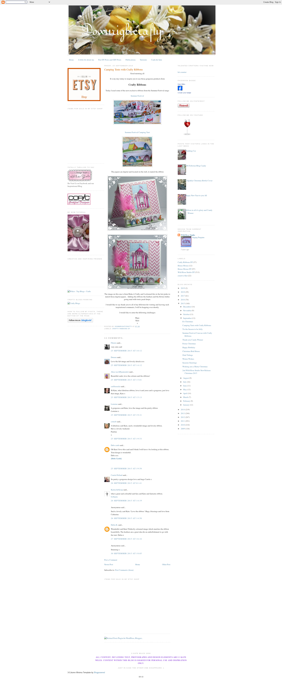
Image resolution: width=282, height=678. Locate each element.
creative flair (183, 275)
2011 (183, 421)
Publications (131, 59)
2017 (183, 295)
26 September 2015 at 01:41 (126, 483)
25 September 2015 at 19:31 (126, 415)
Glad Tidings (187, 355)
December (187, 306)
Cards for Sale (156, 59)
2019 (183, 288)
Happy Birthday (188, 347)
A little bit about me (86, 59)
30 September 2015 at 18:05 (126, 553)
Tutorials (143, 59)
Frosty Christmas (189, 343)
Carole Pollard (116, 475)
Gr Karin (114, 496)
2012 (183, 417)
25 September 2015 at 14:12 (126, 365)
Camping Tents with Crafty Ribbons (196, 325)
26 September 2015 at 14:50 (126, 518)
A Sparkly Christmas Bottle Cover (198, 180)
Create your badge (184, 93)
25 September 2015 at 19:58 (126, 468)
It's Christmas (187, 321)
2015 (183, 303)
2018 (183, 292)
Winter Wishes (188, 359)
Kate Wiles (181, 84)
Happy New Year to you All (196, 195)
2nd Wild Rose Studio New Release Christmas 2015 (196, 372)
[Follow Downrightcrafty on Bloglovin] (80, 321)
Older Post (166, 564)
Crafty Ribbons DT (121, 328)
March (186, 397)
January (186, 404)
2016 (183, 299)
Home (71, 59)
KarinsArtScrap (117, 489)
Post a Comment (110, 560)
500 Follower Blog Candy (195, 165)
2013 (183, 413)
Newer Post (108, 564)
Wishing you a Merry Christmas (195, 366)
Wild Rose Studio (188, 235)
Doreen (114, 357)
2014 (183, 409)
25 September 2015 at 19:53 (126, 438)
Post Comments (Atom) (124, 570)
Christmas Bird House (191, 351)
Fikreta (113, 343)
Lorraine (114, 404)
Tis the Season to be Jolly (192, 329)
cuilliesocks (115, 386)
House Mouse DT (185, 269)
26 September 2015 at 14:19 (126, 500)
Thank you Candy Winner (192, 339)
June (185, 385)
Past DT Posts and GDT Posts (109, 59)
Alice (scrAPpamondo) (120, 371)
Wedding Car (190, 150)
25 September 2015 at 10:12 (126, 350)
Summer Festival (137, 95)
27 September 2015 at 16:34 (126, 538)
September (187, 318)
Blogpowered (99, 672)
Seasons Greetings (189, 362)
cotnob (113, 421)
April (185, 393)
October (186, 314)
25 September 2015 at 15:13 (126, 397)
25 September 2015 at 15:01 (126, 379)
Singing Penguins (198, 237)
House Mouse (183, 265)
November (187, 310)
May (185, 389)
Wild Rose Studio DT (186, 272)
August (186, 378)
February (187, 401)
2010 (183, 424)
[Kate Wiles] (180, 89)
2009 (183, 428)
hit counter (182, 72)
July (185, 381)
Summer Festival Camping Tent (137, 132)
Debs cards (115, 445)
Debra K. (114, 525)
